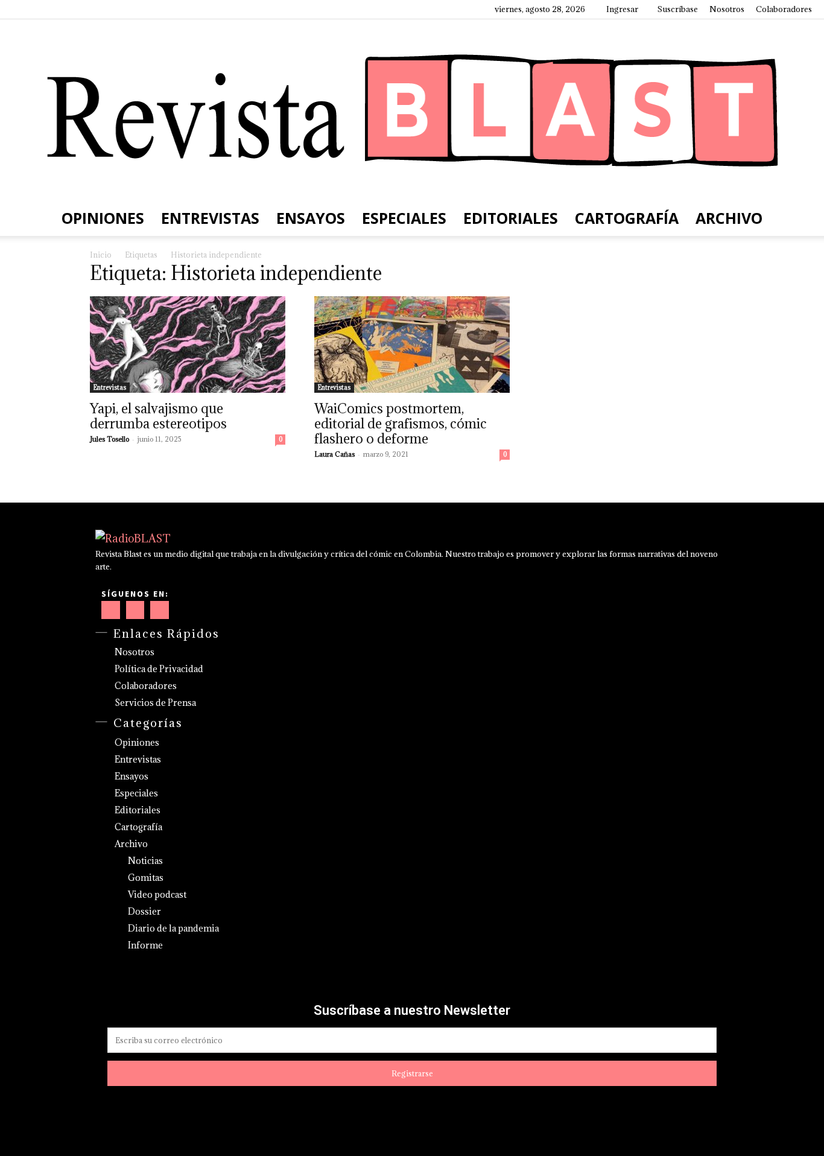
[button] (797, 218)
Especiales (404, 218)
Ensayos (310, 218)
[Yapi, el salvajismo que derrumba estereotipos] (187, 344)
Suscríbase (678, 9)
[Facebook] (21, 9)
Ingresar (622, 9)
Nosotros (726, 9)
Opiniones (103, 218)
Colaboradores (784, 9)
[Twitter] (81, 9)
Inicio (101, 254)
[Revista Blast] (412, 109)
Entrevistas (210, 218)
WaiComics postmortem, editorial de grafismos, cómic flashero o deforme (400, 423)
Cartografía (627, 218)
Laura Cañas (334, 454)
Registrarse (412, 1073)
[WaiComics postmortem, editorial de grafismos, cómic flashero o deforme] (412, 344)
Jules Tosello (109, 438)
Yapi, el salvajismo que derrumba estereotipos (158, 415)
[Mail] (61, 9)
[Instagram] (41, 9)
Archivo (729, 218)
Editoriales (510, 218)
